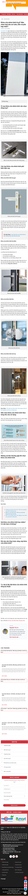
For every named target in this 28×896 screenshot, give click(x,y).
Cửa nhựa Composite (18, 872)
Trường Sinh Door (5, 869)
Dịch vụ (13, 14)
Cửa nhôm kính (20, 14)
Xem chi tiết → (5, 675)
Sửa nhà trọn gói (17, 864)
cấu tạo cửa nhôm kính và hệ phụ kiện (16, 620)
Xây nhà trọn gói (17, 862)
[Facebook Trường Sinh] (25, 881)
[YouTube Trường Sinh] (25, 884)
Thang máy (3, 874)
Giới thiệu (9, 14)
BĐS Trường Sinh (18, 869)
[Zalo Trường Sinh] (25, 889)
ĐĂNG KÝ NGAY (14, 805)
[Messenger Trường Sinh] (25, 886)
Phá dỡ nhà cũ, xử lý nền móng (7, 867)
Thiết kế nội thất (4, 864)
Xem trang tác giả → (15, 637)
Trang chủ (3, 14)
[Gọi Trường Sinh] (25, 877)
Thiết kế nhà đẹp (4, 862)
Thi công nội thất (18, 867)
